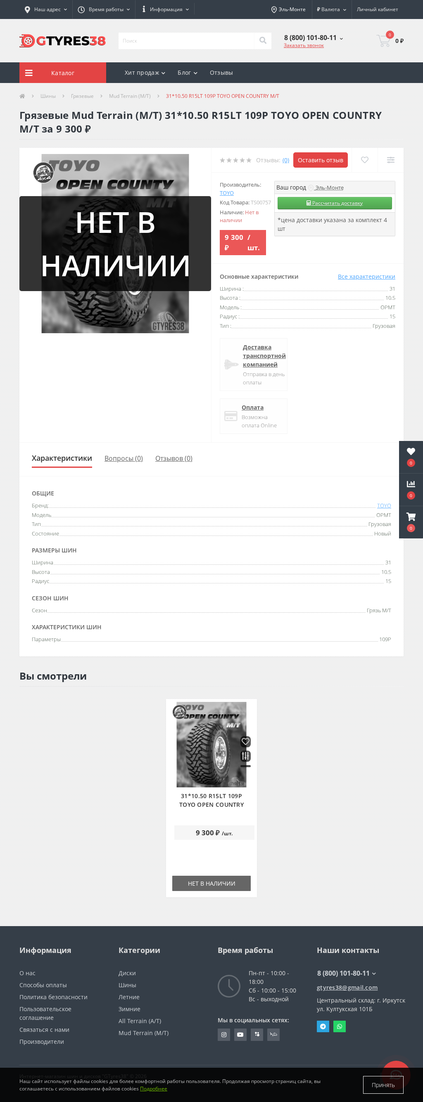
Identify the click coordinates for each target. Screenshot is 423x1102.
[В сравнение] (246, 757)
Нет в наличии (211, 883)
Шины (48, 96)
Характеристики (62, 458)
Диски (127, 973)
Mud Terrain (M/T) (130, 96)
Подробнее (153, 1088)
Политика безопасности (53, 997)
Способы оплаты (43, 985)
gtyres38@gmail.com (347, 987)
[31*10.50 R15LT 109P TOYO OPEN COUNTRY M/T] (211, 744)
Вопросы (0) (124, 458)
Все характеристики (366, 276)
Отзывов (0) (173, 458)
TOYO (227, 193)
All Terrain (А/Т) (140, 1021)
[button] (103, 9)
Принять (383, 1085)
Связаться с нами (44, 1029)
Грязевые (82, 96)
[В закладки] (246, 742)
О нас (27, 973)
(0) (286, 160)
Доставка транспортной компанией (264, 355)
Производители (41, 1041)
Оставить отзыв (320, 160)
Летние (129, 997)
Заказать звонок (304, 45)
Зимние (129, 1009)
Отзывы (221, 72)
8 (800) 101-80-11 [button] (343, 973)
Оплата (253, 407)
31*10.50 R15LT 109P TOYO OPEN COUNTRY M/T (211, 804)
